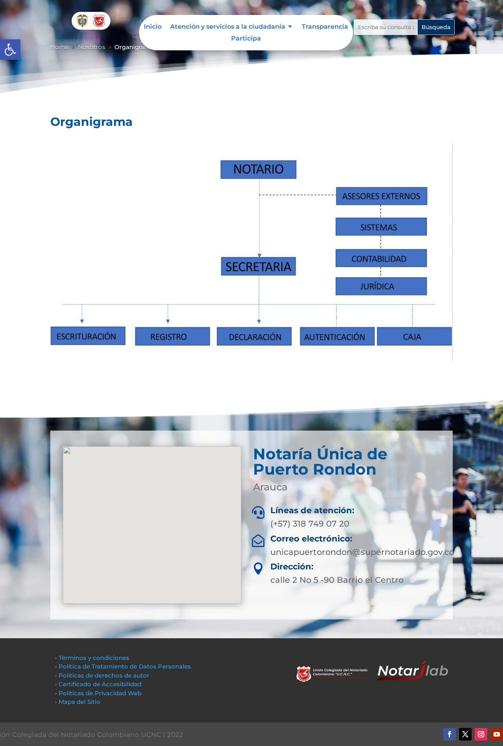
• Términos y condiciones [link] (92, 657)
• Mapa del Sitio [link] (78, 701)
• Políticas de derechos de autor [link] (102, 675)
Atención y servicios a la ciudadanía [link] (227, 27)
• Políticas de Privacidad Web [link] (98, 693)
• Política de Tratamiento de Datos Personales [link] (123, 666)
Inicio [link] (153, 27)
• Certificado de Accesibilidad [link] (98, 684)
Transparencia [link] (325, 27)
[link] (10, 49)
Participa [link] (246, 39)
